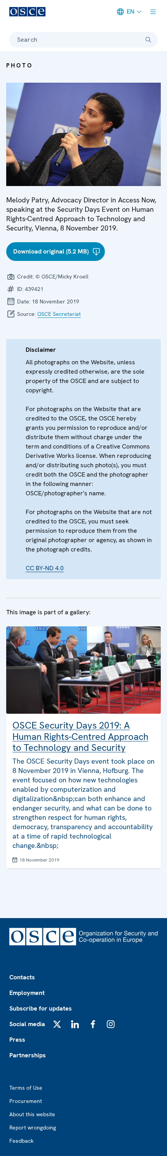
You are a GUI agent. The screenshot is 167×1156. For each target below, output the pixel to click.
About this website (32, 1114)
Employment (27, 993)
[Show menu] (153, 12)
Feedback (21, 1140)
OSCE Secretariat (59, 313)
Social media (27, 1024)
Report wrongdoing (32, 1127)
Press (17, 1039)
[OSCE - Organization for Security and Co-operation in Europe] (27, 11)
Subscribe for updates (40, 1008)
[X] (57, 1024)
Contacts (22, 977)
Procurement (25, 1101)
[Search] (148, 40)
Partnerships (27, 1055)
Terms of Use (25, 1087)
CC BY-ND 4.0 (45, 568)
